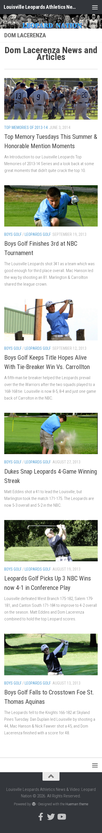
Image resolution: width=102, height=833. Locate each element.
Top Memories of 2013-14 (26, 127)
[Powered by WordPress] (33, 804)
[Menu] (95, 7)
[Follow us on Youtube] (61, 817)
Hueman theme (76, 804)
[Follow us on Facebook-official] (41, 817)
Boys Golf (13, 234)
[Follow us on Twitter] (51, 817)
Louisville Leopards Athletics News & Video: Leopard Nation (40, 7)
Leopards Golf (38, 234)
